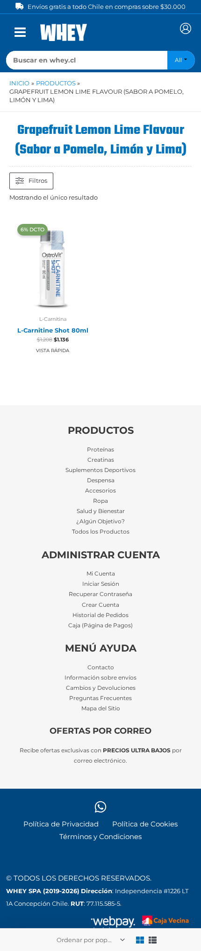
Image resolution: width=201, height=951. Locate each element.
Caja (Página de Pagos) (100, 625)
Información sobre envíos (100, 677)
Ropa (100, 501)
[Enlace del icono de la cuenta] (185, 28)
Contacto (100, 667)
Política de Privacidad (61, 824)
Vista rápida (52, 350)
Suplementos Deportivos (100, 470)
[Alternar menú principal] (20, 32)
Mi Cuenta (100, 573)
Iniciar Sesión (100, 584)
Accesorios (100, 490)
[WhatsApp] (100, 806)
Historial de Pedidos (100, 615)
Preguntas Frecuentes (100, 698)
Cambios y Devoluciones (101, 688)
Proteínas (100, 449)
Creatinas (100, 460)
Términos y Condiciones (100, 837)
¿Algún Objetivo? (100, 521)
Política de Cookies (145, 824)
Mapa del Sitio (100, 708)
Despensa (101, 480)
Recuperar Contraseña (100, 594)
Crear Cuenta (100, 605)
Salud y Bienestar (101, 511)
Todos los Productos (100, 531)
